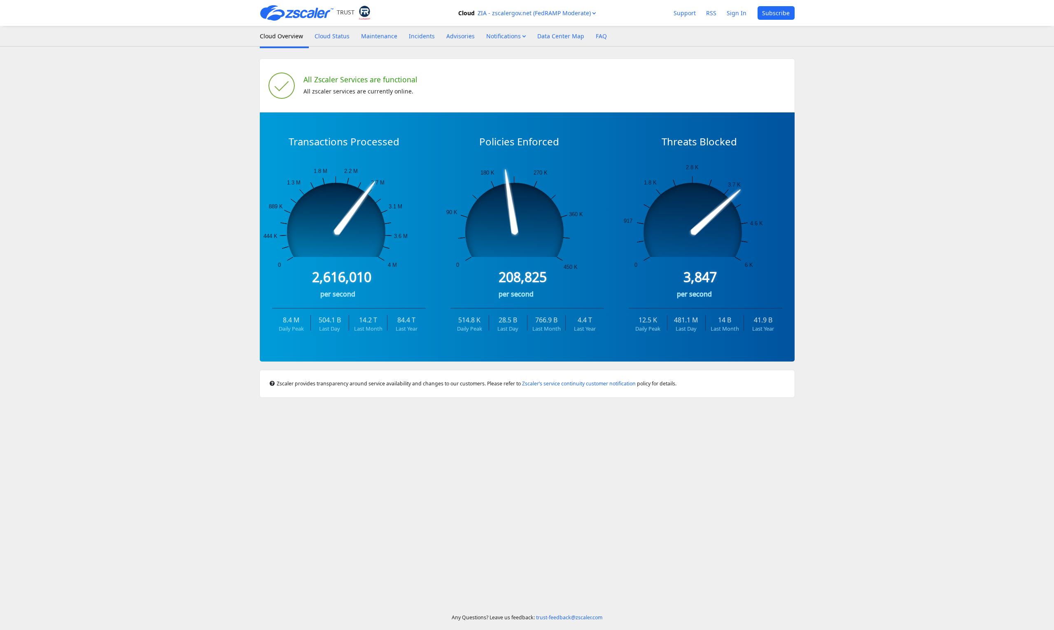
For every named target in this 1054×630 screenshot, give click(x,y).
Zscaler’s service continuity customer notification (579, 383)
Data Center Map (560, 36)
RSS (711, 13)
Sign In (736, 13)
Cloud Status (332, 36)
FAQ (601, 36)
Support (685, 13)
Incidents (422, 36)
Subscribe (776, 13)
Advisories (460, 36)
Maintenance (379, 36)
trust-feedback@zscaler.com (568, 617)
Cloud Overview (281, 36)
